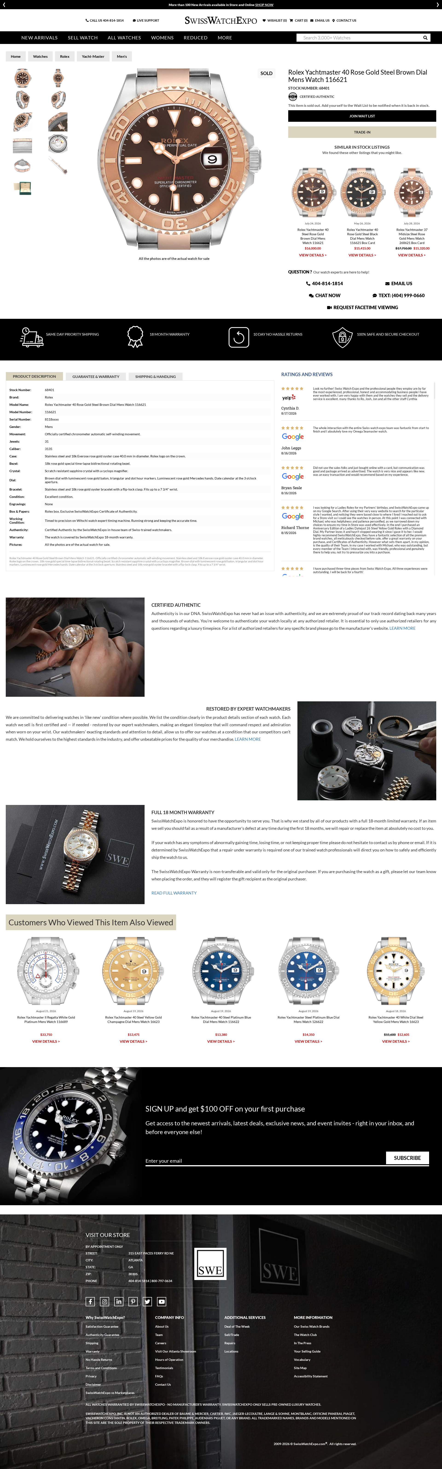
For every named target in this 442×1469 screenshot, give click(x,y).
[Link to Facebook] (90, 1301)
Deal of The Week (237, 1326)
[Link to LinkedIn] (118, 1301)
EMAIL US (322, 20)
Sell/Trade (231, 1335)
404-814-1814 (113, 20)
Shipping (92, 1343)
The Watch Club (305, 1335)
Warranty (92, 1351)
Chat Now (327, 295)
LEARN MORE (403, 628)
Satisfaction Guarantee (102, 1326)
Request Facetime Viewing (365, 307)
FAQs (159, 1376)
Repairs (229, 1343)
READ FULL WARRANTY (174, 892)
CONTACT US (346, 20)
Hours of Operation (169, 1360)
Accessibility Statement (311, 1376)
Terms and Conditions (101, 1368)
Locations (231, 1351)
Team (159, 1335)
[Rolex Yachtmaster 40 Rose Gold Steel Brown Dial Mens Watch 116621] (174, 159)
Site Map (300, 1368)
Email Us (401, 283)
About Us (162, 1326)
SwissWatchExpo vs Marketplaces (110, 1393)
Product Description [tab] (34, 376)
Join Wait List (362, 116)
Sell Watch (83, 37)
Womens (162, 37)
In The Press (302, 1343)
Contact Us (163, 1384)
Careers (160, 1343)
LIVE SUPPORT (148, 20)
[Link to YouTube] (161, 1301)
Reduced (196, 37)
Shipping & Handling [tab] (155, 376)
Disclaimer (93, 1384)
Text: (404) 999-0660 (401, 295)
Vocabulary (302, 1360)
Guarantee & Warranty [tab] (96, 376)
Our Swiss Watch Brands (311, 1326)
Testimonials (164, 1368)
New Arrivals (39, 37)
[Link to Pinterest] (133, 1301)
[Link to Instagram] (104, 1301)
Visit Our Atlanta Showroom (175, 1351)
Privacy (91, 1376)
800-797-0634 (161, 1281)
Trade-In (362, 132)
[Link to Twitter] (147, 1301)
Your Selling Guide (307, 1351)
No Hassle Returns (99, 1360)
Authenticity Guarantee (102, 1335)
